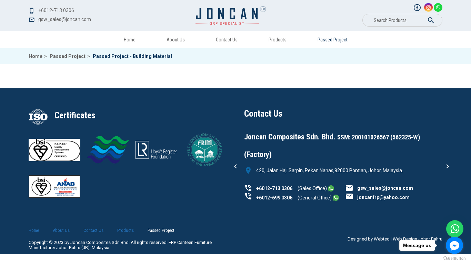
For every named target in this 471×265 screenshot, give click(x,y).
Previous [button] (235, 166)
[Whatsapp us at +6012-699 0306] (336, 197)
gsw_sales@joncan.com (385, 188)
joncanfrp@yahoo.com (383, 197)
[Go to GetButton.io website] (454, 258)
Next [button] (447, 166)
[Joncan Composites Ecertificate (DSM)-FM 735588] (54, 159)
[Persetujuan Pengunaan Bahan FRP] (204, 166)
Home (130, 39)
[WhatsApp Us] (454, 228)
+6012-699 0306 (274, 197)
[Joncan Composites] (417, 7)
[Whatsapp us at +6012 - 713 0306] (331, 188)
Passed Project (333, 39)
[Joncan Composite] (231, 15)
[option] (343, 164)
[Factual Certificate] (156, 157)
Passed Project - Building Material (132, 56)
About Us (176, 39)
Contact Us (227, 39)
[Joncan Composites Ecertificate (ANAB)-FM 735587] (108, 162)
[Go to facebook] (454, 245)
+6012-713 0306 (274, 188)
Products (278, 39)
